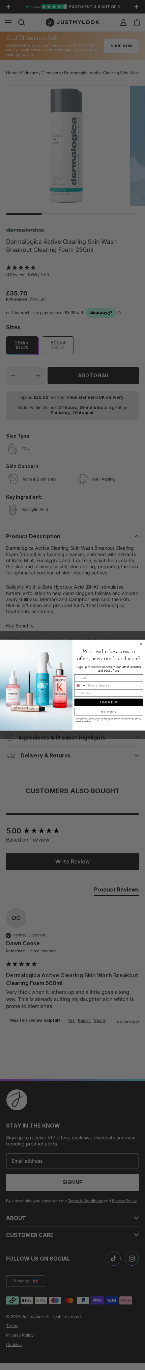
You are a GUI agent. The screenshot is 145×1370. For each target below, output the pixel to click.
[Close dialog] (141, 644)
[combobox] (80, 685)
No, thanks (108, 711)
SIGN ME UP (108, 702)
